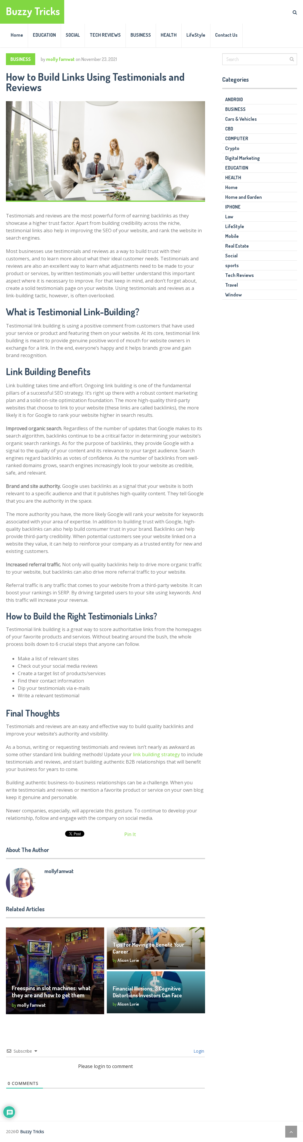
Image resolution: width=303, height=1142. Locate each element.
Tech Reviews (239, 275)
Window (233, 295)
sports (232, 265)
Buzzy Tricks (33, 11)
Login (198, 1051)
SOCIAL (73, 35)
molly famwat (60, 59)
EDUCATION (44, 35)
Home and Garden (243, 197)
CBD (229, 129)
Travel (231, 285)
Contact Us (226, 35)
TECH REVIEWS (105, 35)
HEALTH (169, 35)
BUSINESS (140, 35)
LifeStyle (195, 35)
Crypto (232, 148)
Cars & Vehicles (241, 119)
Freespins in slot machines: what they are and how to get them (51, 991)
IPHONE (233, 207)
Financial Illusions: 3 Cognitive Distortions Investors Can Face (147, 992)
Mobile (232, 236)
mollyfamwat (59, 871)
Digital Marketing (242, 158)
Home (17, 35)
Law (229, 217)
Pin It (130, 834)
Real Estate (237, 246)
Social (231, 256)
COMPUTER (236, 138)
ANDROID (234, 99)
